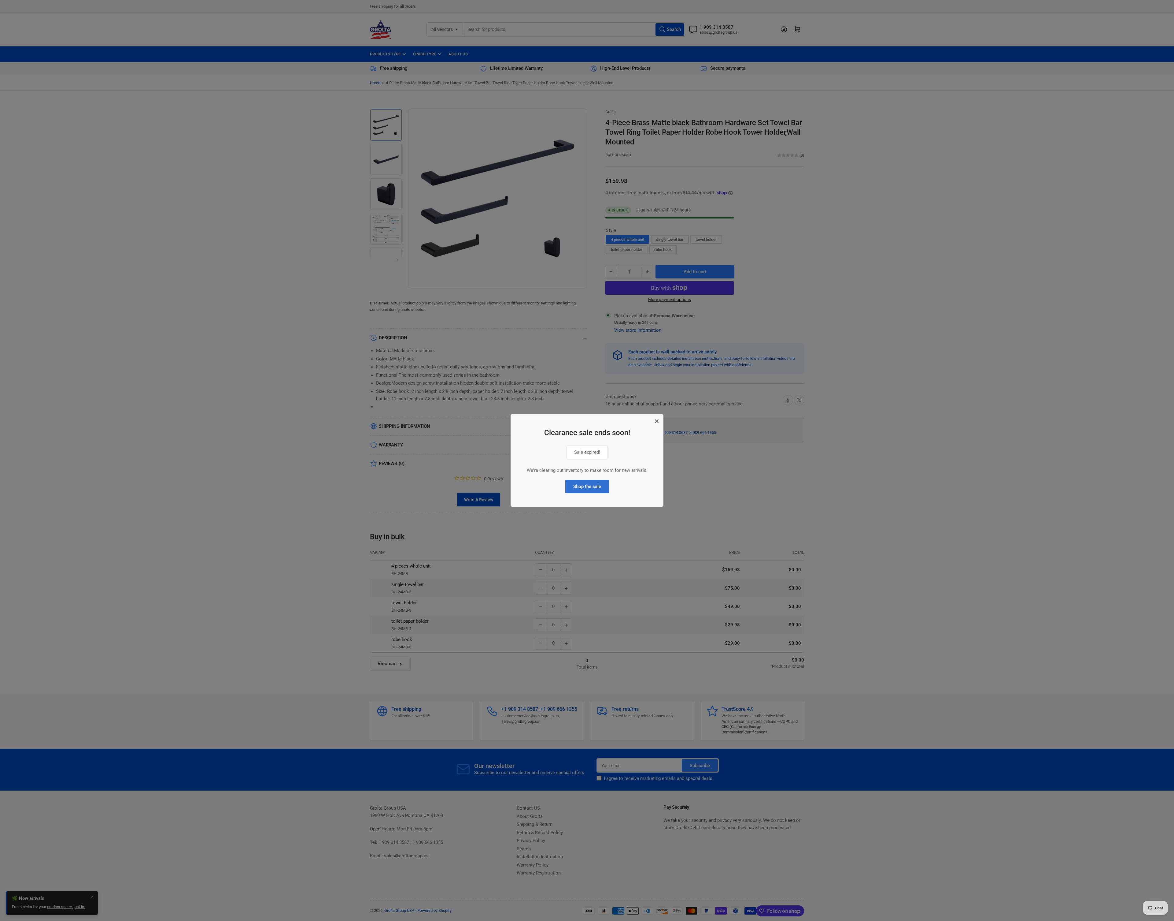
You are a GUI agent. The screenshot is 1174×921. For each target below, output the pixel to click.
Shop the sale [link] (587, 486)
